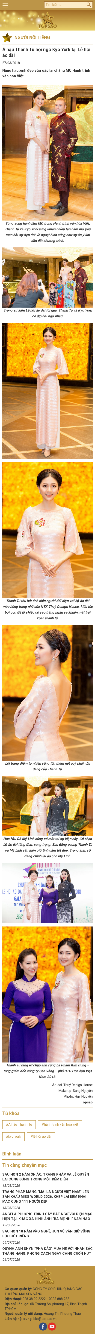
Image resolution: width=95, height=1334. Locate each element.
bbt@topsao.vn (44, 1319)
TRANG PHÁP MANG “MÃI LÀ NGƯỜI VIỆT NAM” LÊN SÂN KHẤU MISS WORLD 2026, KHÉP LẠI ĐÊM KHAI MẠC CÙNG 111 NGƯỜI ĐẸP (45, 1197)
